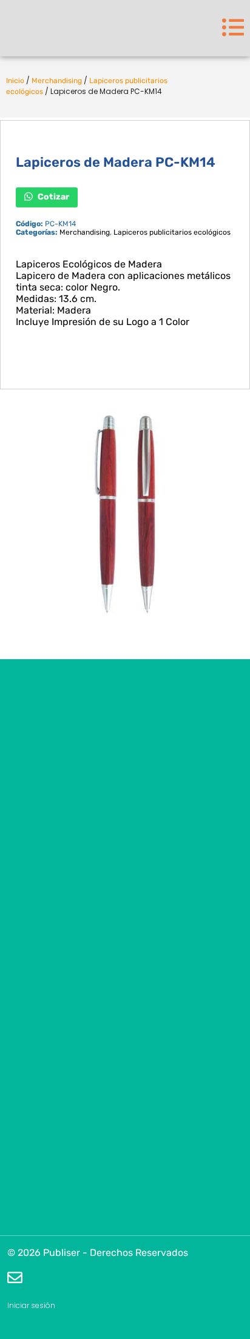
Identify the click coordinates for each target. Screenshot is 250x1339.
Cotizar (52, 196)
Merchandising (57, 80)
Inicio (15, 80)
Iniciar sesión (31, 1305)
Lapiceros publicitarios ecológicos (172, 232)
